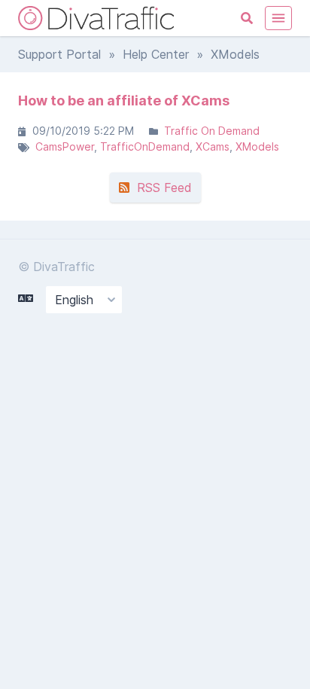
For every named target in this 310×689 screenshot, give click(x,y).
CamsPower (64, 146)
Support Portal (59, 54)
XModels (257, 146)
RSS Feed (160, 187)
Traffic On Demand (212, 130)
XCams (212, 146)
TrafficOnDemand (145, 146)
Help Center (156, 54)
